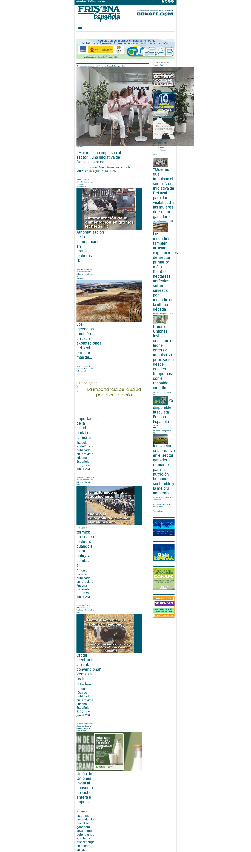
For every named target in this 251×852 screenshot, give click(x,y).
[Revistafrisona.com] (99, 13)
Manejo (79, 485)
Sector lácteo (81, 731)
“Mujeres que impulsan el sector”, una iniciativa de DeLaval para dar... (98, 157)
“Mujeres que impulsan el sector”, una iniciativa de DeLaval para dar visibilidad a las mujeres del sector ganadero (164, 193)
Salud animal (81, 371)
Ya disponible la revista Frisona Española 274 (163, 413)
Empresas (80, 147)
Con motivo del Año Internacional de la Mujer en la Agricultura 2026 (103, 169)
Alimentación (81, 187)
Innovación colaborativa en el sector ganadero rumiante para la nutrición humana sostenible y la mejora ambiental (164, 469)
